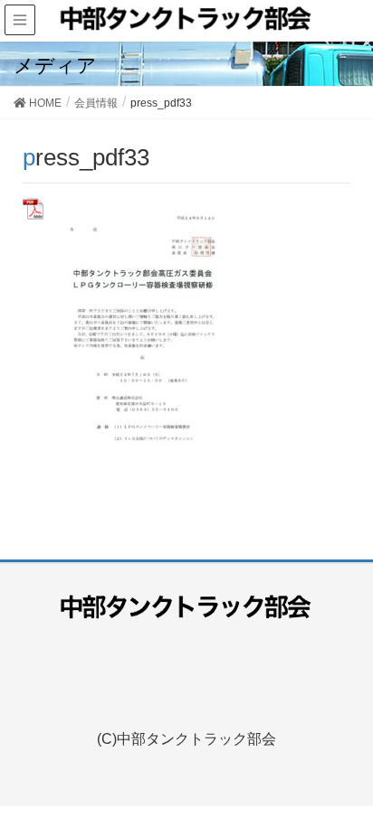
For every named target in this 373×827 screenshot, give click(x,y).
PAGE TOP (365, 778)
